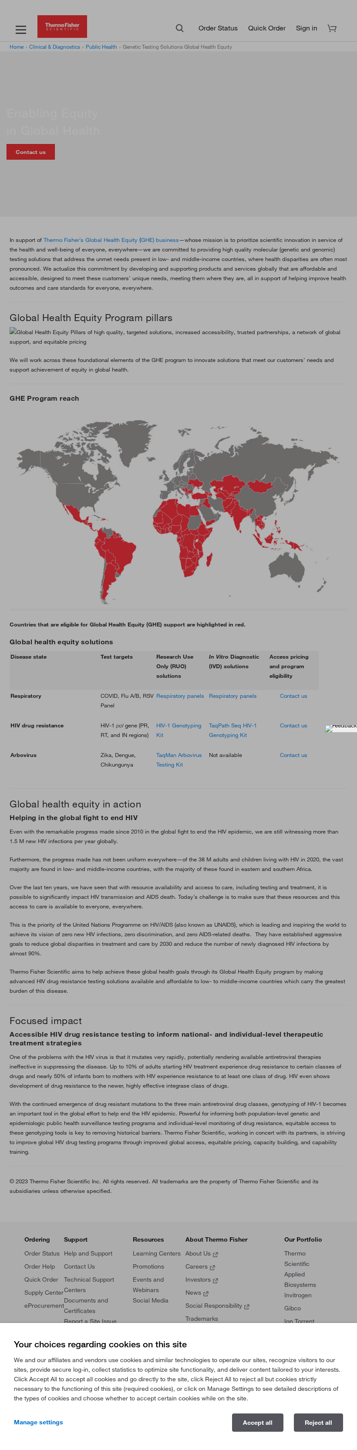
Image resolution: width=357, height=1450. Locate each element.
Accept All (258, 1423)
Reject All (318, 1423)
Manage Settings (38, 1422)
